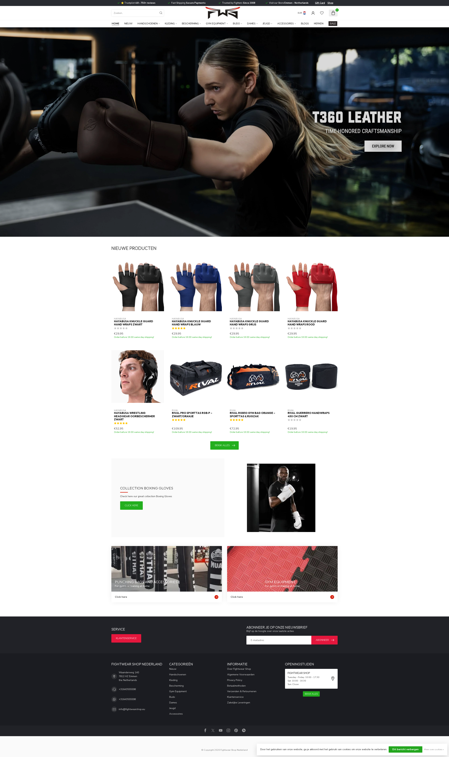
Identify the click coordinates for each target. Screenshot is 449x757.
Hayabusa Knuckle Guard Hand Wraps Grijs (249, 323)
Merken (318, 23)
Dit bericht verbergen (405, 749)
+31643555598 (127, 689)
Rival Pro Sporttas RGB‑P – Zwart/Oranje (192, 414)
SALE (333, 23)
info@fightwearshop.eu (132, 709)
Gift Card (320, 3)
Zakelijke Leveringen (238, 702)
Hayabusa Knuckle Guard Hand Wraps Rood (307, 323)
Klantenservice (126, 638)
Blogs (305, 23)
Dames (251, 23)
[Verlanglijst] (322, 12)
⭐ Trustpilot (138, 3)
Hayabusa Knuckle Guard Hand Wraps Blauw (191, 323)
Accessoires (285, 23)
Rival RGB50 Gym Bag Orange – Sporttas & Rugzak (252, 414)
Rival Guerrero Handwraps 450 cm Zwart (309, 414)
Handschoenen (148, 23)
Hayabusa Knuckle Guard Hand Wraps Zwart (133, 323)
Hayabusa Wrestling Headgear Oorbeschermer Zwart (134, 416)
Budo (236, 23)
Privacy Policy (234, 680)
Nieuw (128, 23)
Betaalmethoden (236, 685)
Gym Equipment (216, 23)
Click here (131, 505)
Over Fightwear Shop (239, 669)
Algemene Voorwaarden (240, 674)
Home (115, 23)
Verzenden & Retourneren (241, 691)
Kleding (170, 23)
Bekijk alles (222, 445)
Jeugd (266, 23)
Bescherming (190, 23)
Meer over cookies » (434, 749)
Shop (330, 3)
